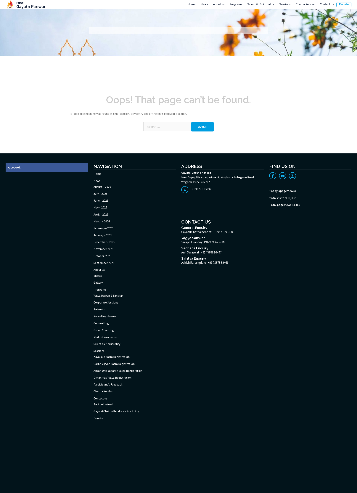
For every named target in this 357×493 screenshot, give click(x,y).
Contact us (327, 4)
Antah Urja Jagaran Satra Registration (118, 370)
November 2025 (103, 249)
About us (218, 4)
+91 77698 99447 (211, 252)
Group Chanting (104, 330)
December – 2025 (104, 242)
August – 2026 (102, 187)
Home (191, 4)
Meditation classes (105, 337)
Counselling (101, 323)
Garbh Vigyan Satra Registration (114, 364)
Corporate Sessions (106, 302)
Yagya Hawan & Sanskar (108, 295)
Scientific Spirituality (260, 4)
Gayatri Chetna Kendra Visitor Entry (116, 411)
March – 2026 (102, 221)
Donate (344, 4)
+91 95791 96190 (222, 232)
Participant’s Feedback (108, 384)
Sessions (284, 4)
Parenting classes (105, 316)
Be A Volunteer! (103, 404)
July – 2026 (100, 193)
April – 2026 (101, 214)
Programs (236, 4)
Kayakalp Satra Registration (112, 357)
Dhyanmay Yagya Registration (112, 377)
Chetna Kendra (305, 4)
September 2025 (104, 263)
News (204, 4)
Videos (98, 275)
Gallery (98, 282)
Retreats (99, 309)
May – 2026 (100, 207)
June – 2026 (101, 200)
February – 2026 (103, 228)
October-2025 (102, 256)
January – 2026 (103, 235)
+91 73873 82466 (218, 263)
